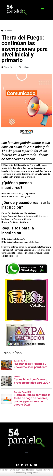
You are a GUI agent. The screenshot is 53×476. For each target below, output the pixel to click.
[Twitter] (22, 464)
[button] (42, 9)
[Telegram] (31, 464)
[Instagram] (26, 464)
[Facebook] (17, 464)
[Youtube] (35, 464)
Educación (8, 31)
